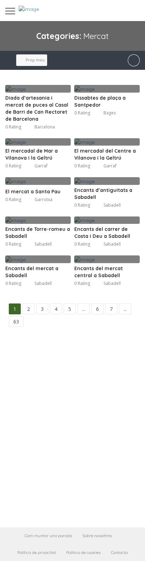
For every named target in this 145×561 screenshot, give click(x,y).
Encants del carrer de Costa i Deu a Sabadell (102, 232)
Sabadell (112, 205)
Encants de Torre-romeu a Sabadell (37, 232)
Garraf (41, 166)
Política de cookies (83, 552)
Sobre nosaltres (97, 535)
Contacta (119, 552)
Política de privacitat (36, 552)
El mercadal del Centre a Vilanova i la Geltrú (105, 154)
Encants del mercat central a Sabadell (98, 272)
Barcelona (44, 127)
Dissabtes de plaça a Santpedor (100, 101)
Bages (109, 113)
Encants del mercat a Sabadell (31, 272)
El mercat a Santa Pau (33, 191)
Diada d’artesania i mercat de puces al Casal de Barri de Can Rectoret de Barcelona (36, 108)
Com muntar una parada (48, 535)
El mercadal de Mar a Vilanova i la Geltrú (31, 154)
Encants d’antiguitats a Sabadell (103, 193)
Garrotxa (43, 199)
